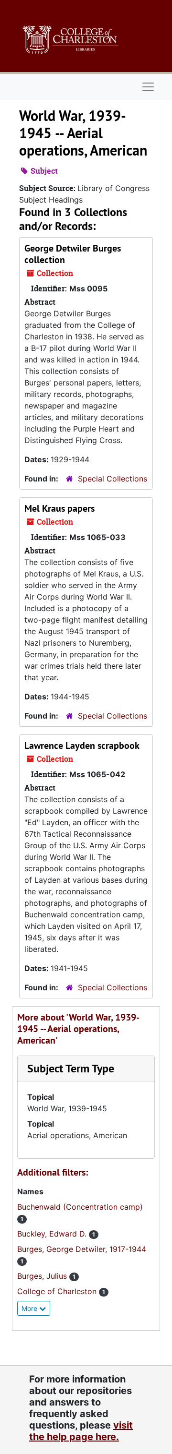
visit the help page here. (81, 1430)
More (30, 1308)
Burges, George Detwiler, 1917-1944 (81, 1249)
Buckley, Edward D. (53, 1233)
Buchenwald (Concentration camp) (80, 1207)
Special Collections (112, 478)
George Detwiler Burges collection (72, 254)
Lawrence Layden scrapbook (82, 745)
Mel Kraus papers (59, 508)
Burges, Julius (43, 1276)
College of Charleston (58, 1291)
